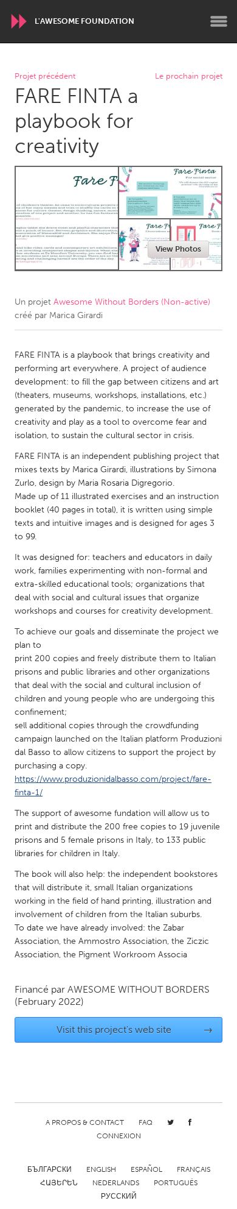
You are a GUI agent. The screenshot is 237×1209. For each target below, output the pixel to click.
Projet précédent (45, 76)
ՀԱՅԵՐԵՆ (59, 1183)
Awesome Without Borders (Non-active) (131, 302)
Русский (119, 1196)
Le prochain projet (188, 76)
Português (175, 1183)
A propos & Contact (85, 1122)
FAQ (146, 1122)
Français (193, 1169)
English (101, 1169)
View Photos (178, 249)
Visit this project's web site (135, 1029)
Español (146, 1169)
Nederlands (115, 1183)
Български (49, 1169)
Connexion (119, 1136)
